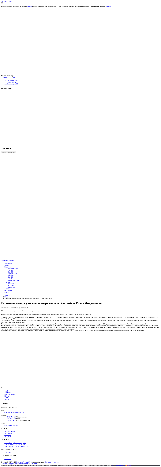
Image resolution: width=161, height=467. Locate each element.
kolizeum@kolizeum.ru (11, 425)
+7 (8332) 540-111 (10, 417)
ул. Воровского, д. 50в (8, 77)
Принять (128, 465)
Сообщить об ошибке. (52, 462)
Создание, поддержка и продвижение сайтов (15, 463)
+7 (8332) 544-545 (10, 418)
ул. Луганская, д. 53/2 (11, 84)
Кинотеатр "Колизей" (23, 462)
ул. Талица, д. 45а (10, 82)
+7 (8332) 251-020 (10, 420)
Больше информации (119, 465)
